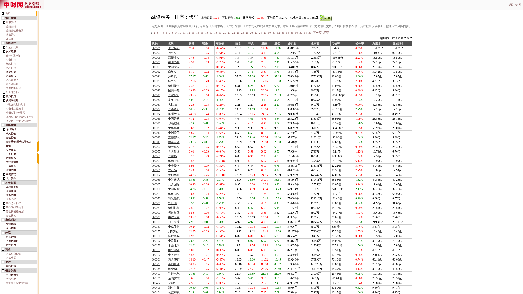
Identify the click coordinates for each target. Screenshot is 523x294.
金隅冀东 (174, 278)
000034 (156, 114)
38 (305, 32)
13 (193, 32)
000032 (156, 109)
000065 (156, 184)
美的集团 (174, 264)
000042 (156, 132)
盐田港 (172, 203)
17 (211, 32)
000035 (156, 118)
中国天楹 (174, 118)
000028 (156, 90)
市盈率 (336, 43)
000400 (156, 273)
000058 (156, 156)
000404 (156, 292)
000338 (156, 269)
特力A (172, 81)
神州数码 (174, 114)
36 (296, 32)
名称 (171, 43)
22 (233, 32)
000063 (156, 179)
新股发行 (11, 22)
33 (283, 32)
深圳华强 (174, 175)
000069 (156, 193)
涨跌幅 (220, 43)
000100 (156, 222)
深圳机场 (174, 207)
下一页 (317, 32)
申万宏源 (174, 254)
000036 (156, 123)
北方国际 (174, 184)
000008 (156, 62)
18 (215, 32)
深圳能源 (174, 85)
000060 (156, 165)
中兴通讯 (174, 179)
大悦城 (172, 104)
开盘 (251, 43)
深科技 (172, 76)
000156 (156, 236)
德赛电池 (174, 142)
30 (269, 32)
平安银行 (174, 48)
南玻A (172, 71)
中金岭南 (174, 165)
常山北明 (174, 245)
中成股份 (174, 226)
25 (247, 32)
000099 (156, 217)
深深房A (173, 95)
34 (287, 32)
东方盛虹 (174, 259)
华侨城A (173, 193)
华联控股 (174, 123)
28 (260, 32)
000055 (156, 151)
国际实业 (174, 250)
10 (179, 32)
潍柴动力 (174, 269)
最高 (264, 43)
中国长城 (174, 189)
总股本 (376, 43)
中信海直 (174, 217)
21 (229, 32)
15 (202, 32)
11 (184, 32)
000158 (156, 245)
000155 (156, 231)
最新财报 (11, 26)
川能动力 (174, 231)
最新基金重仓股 (14, 30)
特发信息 (174, 198)
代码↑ (155, 43)
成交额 (315, 43)
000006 (156, 57)
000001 (156, 48)
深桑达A (173, 109)
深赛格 (172, 156)
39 (309, 32)
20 (224, 32)
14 (197, 32)
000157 (156, 240)
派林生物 (174, 287)
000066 (156, 189)
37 (300, 32)
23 (238, 32)
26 (251, 32)
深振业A (173, 57)
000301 (156, 259)
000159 (156, 250)
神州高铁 (174, 62)
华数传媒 (174, 236)
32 (278, 32)
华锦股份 (174, 161)
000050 (156, 146)
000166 (156, 254)
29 (265, 32)
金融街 (172, 283)
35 (292, 32)
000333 (156, 264)
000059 (156, 161)
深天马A (173, 146)
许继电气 (174, 273)
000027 (156, 85)
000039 (156, 128)
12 (188, 32)
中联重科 (174, 240)
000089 (156, 207)
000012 (156, 71)
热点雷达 (11, 34)
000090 (156, 212)
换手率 (359, 43)
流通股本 (398, 43)
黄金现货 (11, 257)
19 (220, 32)
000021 (156, 76)
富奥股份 (174, 99)
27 (256, 32)
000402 (156, 283)
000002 (156, 53)
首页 (8, 13)
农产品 (172, 170)
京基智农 (174, 137)
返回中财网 (515, 4)
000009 (156, 67)
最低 (277, 43)
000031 (156, 104)
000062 (156, 175)
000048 (156, 137)
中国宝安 (174, 67)
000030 (156, 99)
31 (274, 32)
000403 (156, 287)
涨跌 (205, 43)
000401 (156, 278)
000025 (156, 81)
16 (206, 32)
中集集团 (174, 128)
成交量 (291, 43)
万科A (172, 53)
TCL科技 (173, 222)
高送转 (9, 38)
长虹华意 (174, 292)
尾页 (326, 32)
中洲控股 (174, 132)
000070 (156, 198)
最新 (192, 43)
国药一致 (174, 90)
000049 (156, 142)
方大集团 (174, 151)
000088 (156, 203)
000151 (156, 226)
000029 (156, 95)
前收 (238, 43)
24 (242, 32)
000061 (156, 170)
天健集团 (174, 212)
